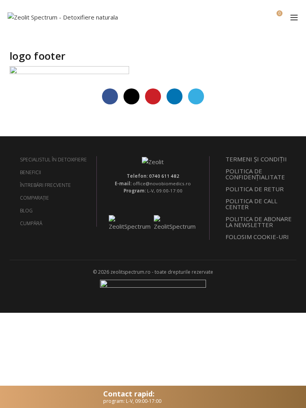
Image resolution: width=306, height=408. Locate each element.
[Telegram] (196, 96)
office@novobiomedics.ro (162, 183)
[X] (131, 96)
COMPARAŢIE (34, 197)
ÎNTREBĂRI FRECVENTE (45, 185)
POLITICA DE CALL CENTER (251, 204)
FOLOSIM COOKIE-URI (257, 237)
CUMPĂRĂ (31, 223)
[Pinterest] (153, 96)
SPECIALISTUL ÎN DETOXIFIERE (53, 159)
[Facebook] (110, 96)
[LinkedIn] (174, 96)
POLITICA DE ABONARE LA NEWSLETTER (259, 222)
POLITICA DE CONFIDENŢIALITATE (255, 174)
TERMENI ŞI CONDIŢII (256, 159)
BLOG (26, 210)
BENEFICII (30, 172)
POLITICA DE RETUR (255, 189)
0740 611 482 (164, 176)
